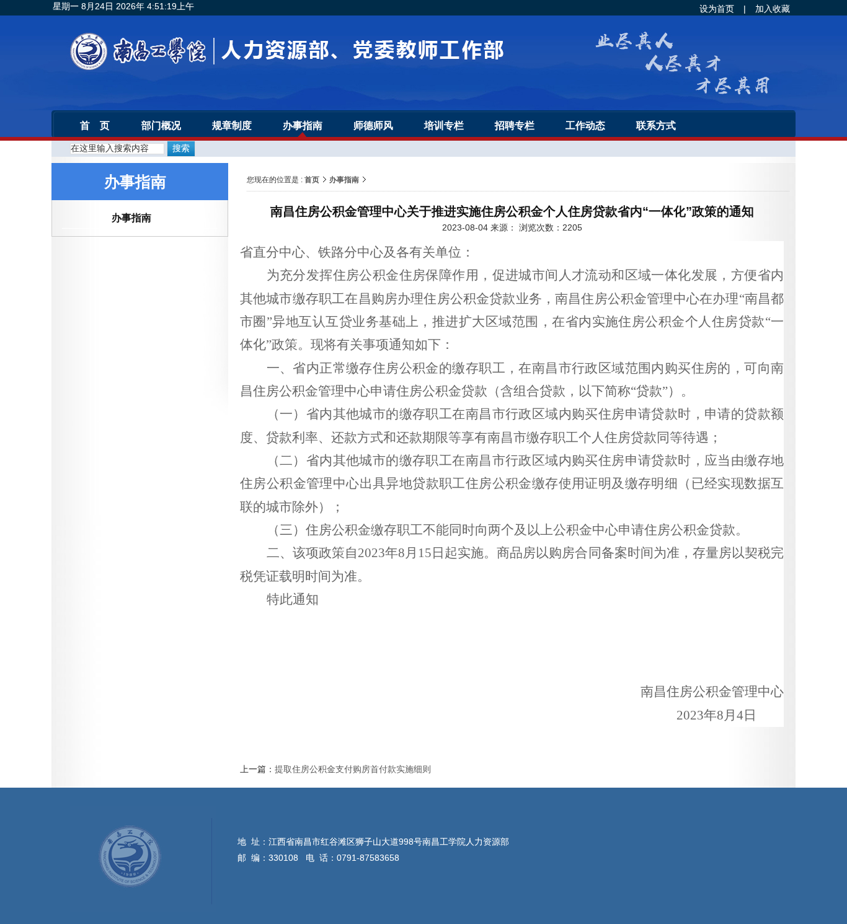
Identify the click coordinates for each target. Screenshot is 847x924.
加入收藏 (772, 9)
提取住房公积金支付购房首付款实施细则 (353, 769)
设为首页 (716, 9)
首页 (311, 179)
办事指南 (344, 179)
